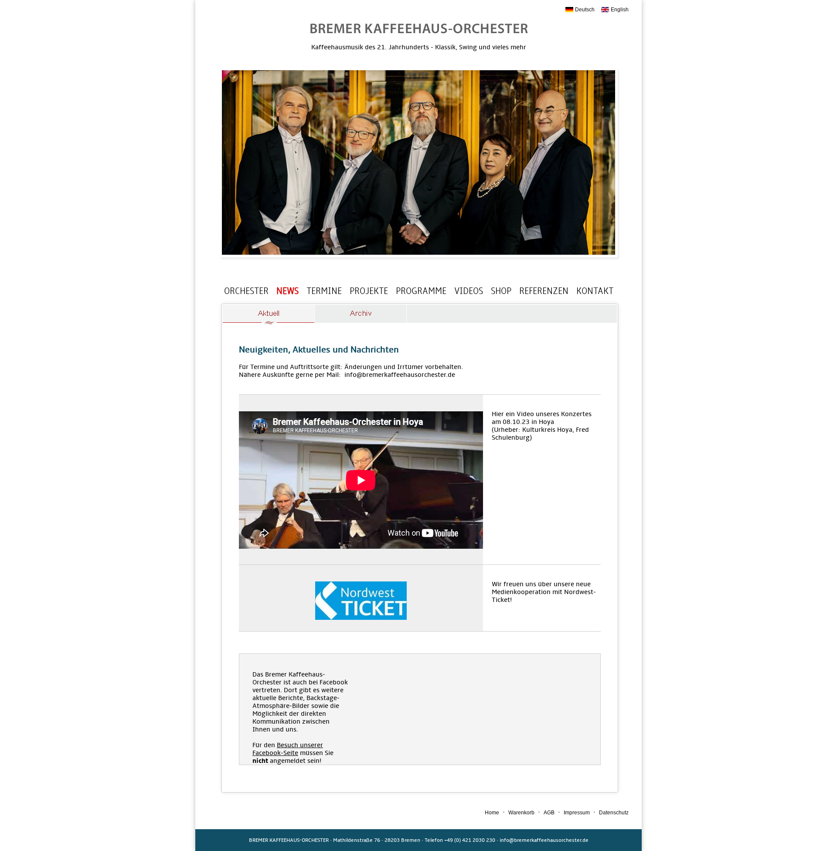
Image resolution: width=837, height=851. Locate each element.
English (620, 10)
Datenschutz (614, 813)
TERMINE (324, 291)
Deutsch (585, 10)
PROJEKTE (369, 291)
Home (492, 813)
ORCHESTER (246, 291)
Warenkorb (521, 813)
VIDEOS (468, 291)
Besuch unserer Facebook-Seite (287, 749)
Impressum (577, 813)
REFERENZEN (543, 291)
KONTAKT (594, 291)
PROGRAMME (421, 291)
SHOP (501, 291)
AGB (549, 813)
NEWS (287, 291)
